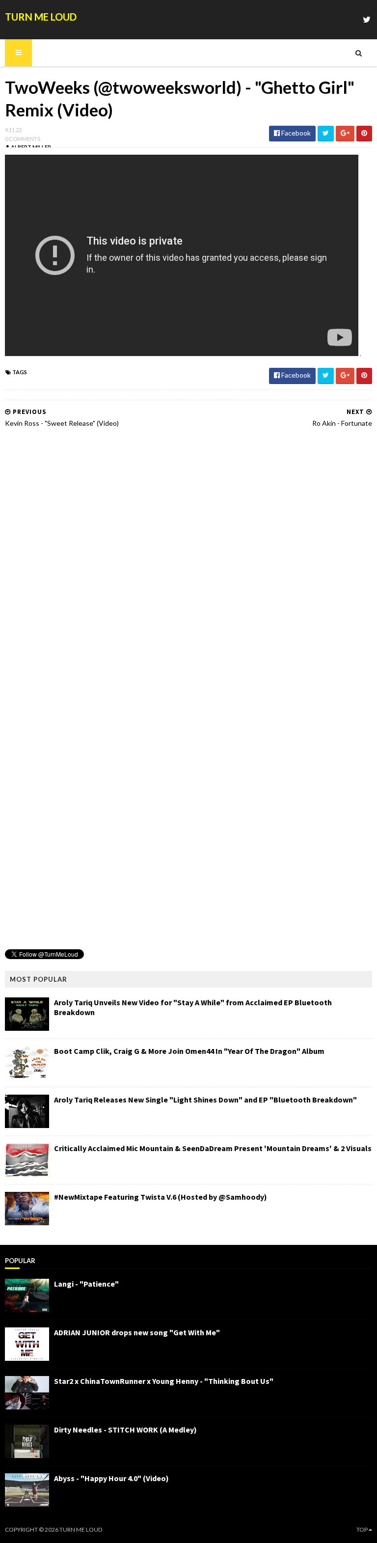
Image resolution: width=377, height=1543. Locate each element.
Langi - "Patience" (86, 1284)
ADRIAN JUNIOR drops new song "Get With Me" (137, 1332)
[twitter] (366, 19)
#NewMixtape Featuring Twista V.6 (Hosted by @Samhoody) (160, 1197)
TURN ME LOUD (41, 17)
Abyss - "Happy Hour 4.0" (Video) (111, 1478)
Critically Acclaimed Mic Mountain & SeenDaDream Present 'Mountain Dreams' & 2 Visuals (213, 1148)
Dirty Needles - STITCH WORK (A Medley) (125, 1429)
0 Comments (22, 139)
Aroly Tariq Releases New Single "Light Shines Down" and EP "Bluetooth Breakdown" (205, 1099)
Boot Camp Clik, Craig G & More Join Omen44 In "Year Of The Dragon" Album (189, 1051)
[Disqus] (188, 561)
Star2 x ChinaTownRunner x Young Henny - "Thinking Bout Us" (163, 1381)
